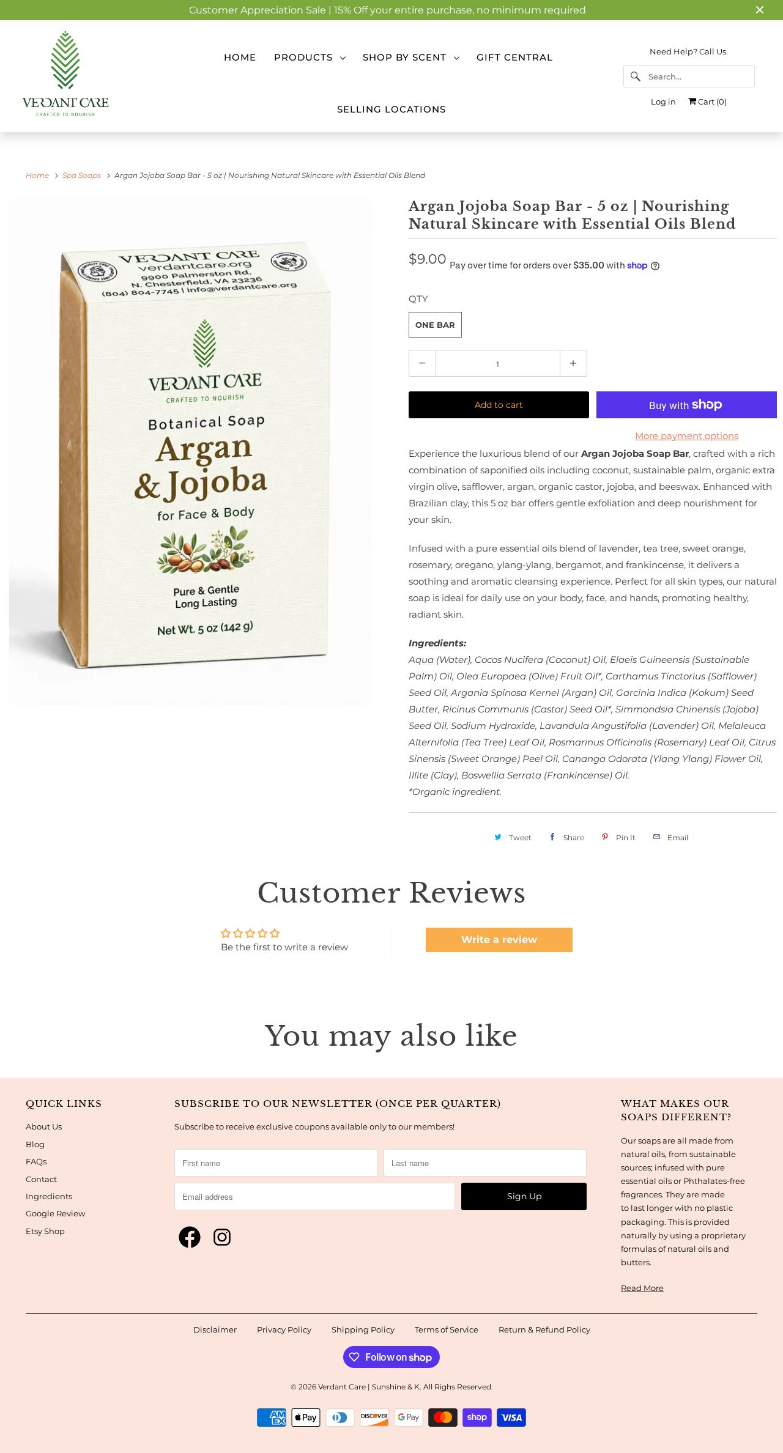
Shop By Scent (408, 57)
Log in (663, 101)
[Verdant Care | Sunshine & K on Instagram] (222, 1238)
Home (240, 57)
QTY (418, 299)
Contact (41, 1179)
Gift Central (515, 57)
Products (306, 57)
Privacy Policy (284, 1329)
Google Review (55, 1213)
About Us (44, 1126)
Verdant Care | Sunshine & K (369, 1386)
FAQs (36, 1161)
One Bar (435, 325)
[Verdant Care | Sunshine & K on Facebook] (189, 1238)
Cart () (711, 101)
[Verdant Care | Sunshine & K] (94, 76)
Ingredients (49, 1196)
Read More (642, 1288)
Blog (35, 1144)
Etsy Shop (45, 1231)
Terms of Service (446, 1329)
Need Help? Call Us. (689, 51)
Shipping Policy (363, 1329)
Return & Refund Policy (544, 1329)
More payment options (686, 436)
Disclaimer (215, 1329)
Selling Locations (391, 109)
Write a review (499, 939)
